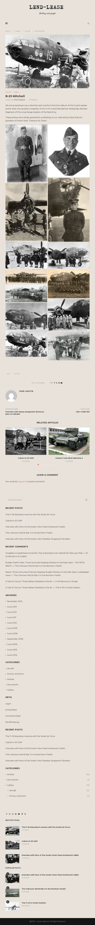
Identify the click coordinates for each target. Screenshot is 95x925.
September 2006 (15, 639)
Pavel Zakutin (19, 100)
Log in (8, 704)
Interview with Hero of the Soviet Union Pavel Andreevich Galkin (35, 527)
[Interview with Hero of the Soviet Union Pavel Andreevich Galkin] (12, 858)
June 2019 (12, 607)
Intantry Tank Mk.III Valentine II (69, 458)
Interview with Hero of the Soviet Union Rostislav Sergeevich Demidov (37, 539)
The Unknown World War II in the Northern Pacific (29, 533)
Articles (10, 679)
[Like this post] (52, 383)
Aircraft (27, 31)
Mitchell (17, 374)
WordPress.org (12, 722)
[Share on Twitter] (56, 383)
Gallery (17, 31)
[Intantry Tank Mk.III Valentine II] (69, 441)
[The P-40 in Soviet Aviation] (12, 906)
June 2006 (12, 644)
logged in (22, 481)
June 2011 (11, 617)
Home (7, 31)
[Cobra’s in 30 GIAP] (25, 441)
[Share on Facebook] (54, 383)
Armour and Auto (15, 674)
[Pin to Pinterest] (59, 383)
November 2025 (14, 601)
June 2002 (12, 655)
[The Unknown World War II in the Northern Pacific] (12, 892)
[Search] (88, 23)
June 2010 (12, 623)
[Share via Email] (61, 383)
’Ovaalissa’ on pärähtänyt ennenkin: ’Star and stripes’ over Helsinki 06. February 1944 (44, 553)
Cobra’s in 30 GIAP (26, 458)
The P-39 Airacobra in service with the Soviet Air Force (30, 514)
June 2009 (12, 628)
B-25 (8, 374)
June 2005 (12, 650)
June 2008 (12, 633)
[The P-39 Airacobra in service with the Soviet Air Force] (12, 830)
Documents (12, 685)
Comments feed (12, 716)
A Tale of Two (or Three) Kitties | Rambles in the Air (28, 581)
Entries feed (11, 710)
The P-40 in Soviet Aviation (67, 587)
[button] (9, 446)
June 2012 (12, 612)
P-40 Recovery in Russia (66, 581)
